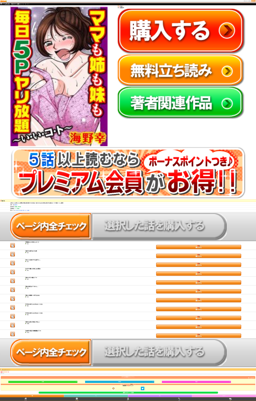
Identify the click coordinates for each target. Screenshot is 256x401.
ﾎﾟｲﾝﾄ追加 (76, 400)
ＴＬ (96, 395)
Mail (196, 381)
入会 (230, 400)
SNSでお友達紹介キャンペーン (188, 377)
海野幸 (15, 204)
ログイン (253, 0)
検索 (179, 400)
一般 (32, 395)
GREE (119, 381)
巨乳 (23, 210)
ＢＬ (160, 395)
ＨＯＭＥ (25, 400)
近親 (21, 210)
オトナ (224, 395)
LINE (43, 381)
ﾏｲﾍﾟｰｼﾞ (128, 400)
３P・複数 (27, 210)
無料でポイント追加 (128, 392)
